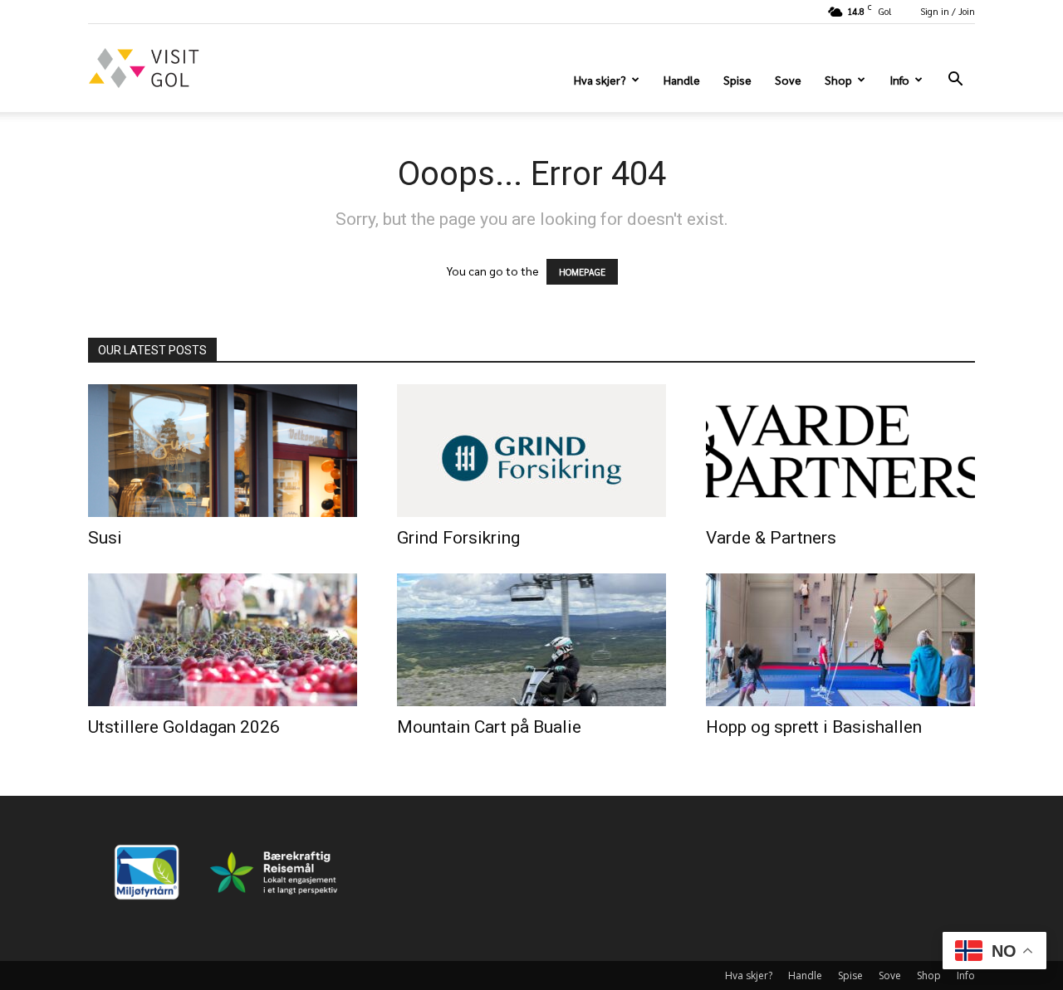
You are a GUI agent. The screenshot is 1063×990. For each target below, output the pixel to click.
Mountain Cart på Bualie (489, 727)
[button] (955, 81)
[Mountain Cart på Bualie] (531, 639)
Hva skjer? (600, 79)
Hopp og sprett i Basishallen (814, 727)
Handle (682, 79)
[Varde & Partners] (840, 450)
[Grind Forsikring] (531, 450)
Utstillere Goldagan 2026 (184, 727)
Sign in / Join (947, 11)
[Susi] (222, 450)
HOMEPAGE (582, 272)
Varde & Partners (771, 538)
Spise (737, 79)
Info (899, 79)
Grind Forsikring (458, 538)
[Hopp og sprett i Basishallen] (840, 639)
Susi (105, 538)
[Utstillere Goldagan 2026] (222, 639)
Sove (788, 79)
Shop (838, 79)
